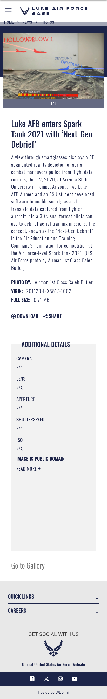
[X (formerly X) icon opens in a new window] (46, 679)
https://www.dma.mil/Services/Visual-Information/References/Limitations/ (47, 541)
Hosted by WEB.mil (53, 692)
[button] (8, 11)
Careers (17, 610)
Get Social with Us (53, 634)
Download (27, 316)
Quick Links (21, 596)
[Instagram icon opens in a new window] (60, 679)
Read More (27, 469)
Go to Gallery (28, 565)
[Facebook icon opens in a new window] (32, 679)
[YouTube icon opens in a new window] (75, 679)
